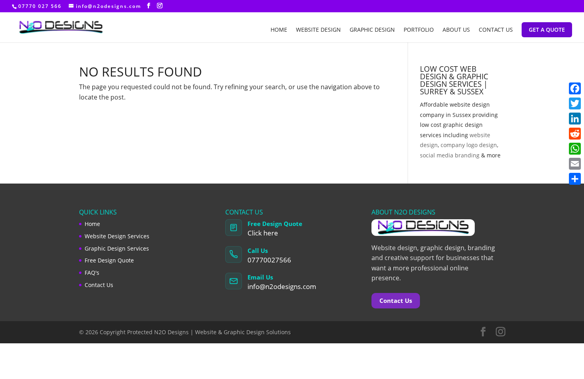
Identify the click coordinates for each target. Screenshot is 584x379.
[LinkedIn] (574, 118)
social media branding (450, 155)
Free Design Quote (109, 260)
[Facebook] (574, 88)
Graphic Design (372, 30)
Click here (263, 232)
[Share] (574, 178)
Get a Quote (547, 29)
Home (279, 30)
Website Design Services (117, 236)
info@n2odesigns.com (282, 286)
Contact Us (496, 30)
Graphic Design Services (117, 248)
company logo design (469, 145)
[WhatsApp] (574, 148)
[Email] (574, 163)
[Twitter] (574, 103)
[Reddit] (574, 133)
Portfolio (419, 30)
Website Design (318, 30)
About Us (456, 30)
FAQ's (92, 272)
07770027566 (269, 259)
